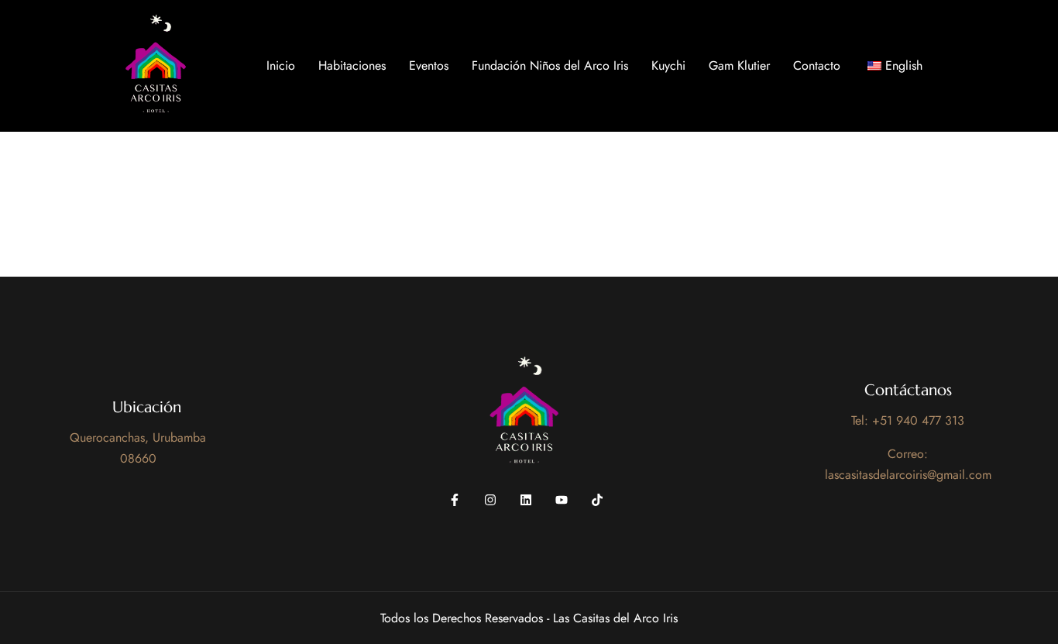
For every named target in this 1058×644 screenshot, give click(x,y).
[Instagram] (490, 500)
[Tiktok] (597, 500)
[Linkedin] (526, 500)
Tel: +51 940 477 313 (907, 420)
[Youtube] (561, 500)
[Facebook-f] (455, 500)
